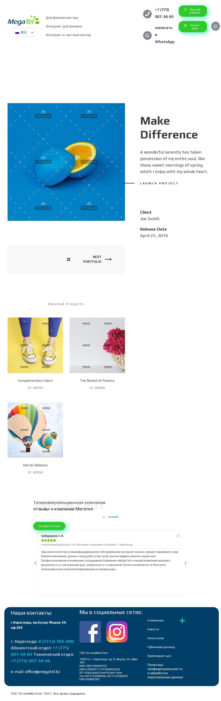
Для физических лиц (62, 18)
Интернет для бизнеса (64, 26)
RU (23, 32)
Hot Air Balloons (35, 465)
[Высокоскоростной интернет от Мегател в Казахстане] (23, 21)
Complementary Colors (35, 381)
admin (38, 387)
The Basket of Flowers (97, 381)
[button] (193, 11)
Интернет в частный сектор (68, 35)
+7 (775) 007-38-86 (30, 660)
